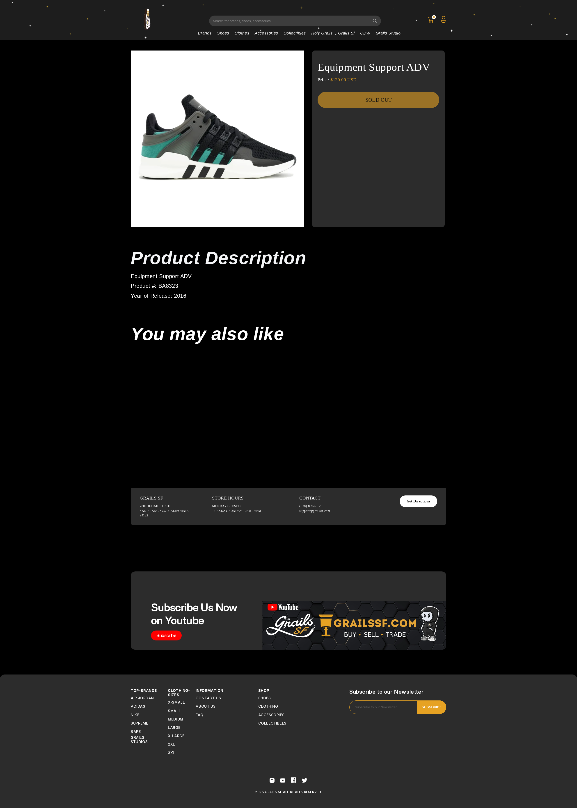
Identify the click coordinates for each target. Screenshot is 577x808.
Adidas (138, 706)
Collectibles (295, 33)
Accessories (266, 33)
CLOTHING (268, 706)
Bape (136, 731)
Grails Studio (388, 33)
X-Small (176, 702)
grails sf (346, 33)
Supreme (139, 723)
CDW (365, 33)
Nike (135, 715)
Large (174, 727)
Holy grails (322, 33)
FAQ (199, 715)
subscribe (166, 635)
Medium (175, 719)
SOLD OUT (378, 100)
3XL (171, 752)
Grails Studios (139, 739)
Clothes (242, 33)
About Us (205, 706)
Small (174, 711)
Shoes (223, 33)
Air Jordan (142, 698)
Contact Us (208, 698)
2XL (171, 744)
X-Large (176, 736)
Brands (205, 33)
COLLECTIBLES (272, 723)
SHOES (264, 698)
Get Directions (418, 501)
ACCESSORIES (271, 715)
